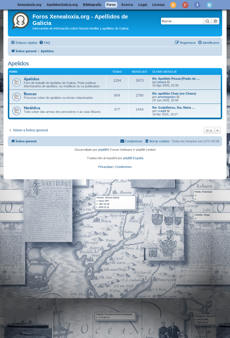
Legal (142, 5)
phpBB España (133, 158)
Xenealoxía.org (29, 5)
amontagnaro (167, 97)
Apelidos (18, 63)
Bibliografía (92, 5)
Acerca (127, 5)
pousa (162, 82)
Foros (111, 5)
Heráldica (32, 108)
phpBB (102, 149)
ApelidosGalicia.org (62, 5)
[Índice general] (21, 19)
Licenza (158, 5)
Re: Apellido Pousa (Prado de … (176, 78)
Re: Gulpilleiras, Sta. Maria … (173, 107)
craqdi (162, 111)
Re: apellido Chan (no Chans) (174, 93)
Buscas (30, 94)
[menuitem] (44, 42)
